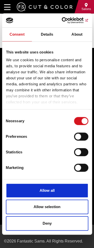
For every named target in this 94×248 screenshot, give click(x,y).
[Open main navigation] (7, 6)
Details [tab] (47, 34)
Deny (47, 223)
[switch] (81, 137)
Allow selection (47, 207)
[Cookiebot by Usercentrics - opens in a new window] (67, 20)
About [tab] (76, 34)
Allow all (47, 190)
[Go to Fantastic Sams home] (44, 7)
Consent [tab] (17, 34)
